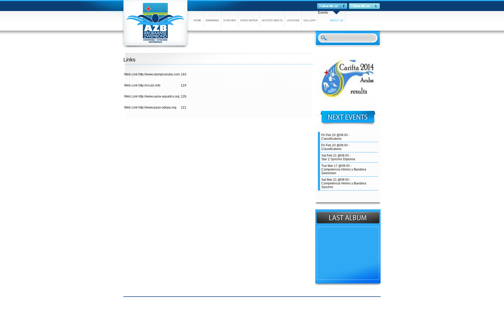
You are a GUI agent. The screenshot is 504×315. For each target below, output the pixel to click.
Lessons (293, 20)
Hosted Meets (272, 20)
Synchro (229, 20)
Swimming (212, 20)
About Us (336, 20)
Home (197, 20)
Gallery (309, 20)
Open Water (249, 20)
